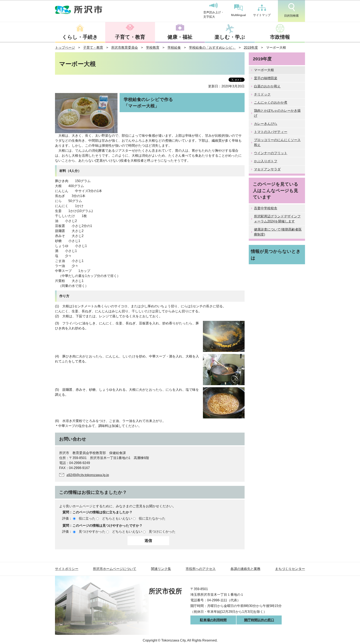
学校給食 (174, 47)
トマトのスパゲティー (270, 132)
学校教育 (152, 47)
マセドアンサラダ (267, 169)
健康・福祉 (180, 37)
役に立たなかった (152, 518)
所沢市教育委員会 (124, 47)
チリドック (262, 94)
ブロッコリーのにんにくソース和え (277, 142)
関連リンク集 (161, 569)
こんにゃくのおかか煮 (270, 102)
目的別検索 (291, 15)
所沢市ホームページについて (114, 569)
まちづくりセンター (290, 569)
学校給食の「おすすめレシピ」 (212, 47)
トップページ (65, 47)
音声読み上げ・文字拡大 (213, 15)
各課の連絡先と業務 (245, 569)
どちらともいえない (117, 518)
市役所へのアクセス (201, 569)
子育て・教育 (130, 37)
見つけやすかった (92, 531)
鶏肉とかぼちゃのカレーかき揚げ (277, 113)
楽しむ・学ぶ (230, 37)
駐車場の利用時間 (213, 620)
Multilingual (238, 15)
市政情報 (280, 37)
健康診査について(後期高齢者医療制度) (278, 232)
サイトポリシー (66, 569)
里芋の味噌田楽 (265, 78)
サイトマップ (262, 15)
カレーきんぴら (265, 123)
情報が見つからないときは (276, 254)
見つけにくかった (162, 531)
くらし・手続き (80, 37)
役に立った (87, 518)
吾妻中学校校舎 (265, 208)
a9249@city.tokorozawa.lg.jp (87, 475)
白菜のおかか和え (267, 86)
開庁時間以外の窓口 (259, 620)
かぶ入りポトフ (265, 161)
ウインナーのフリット (270, 153)
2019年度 (251, 47)
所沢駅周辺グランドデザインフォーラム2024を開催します (277, 219)
